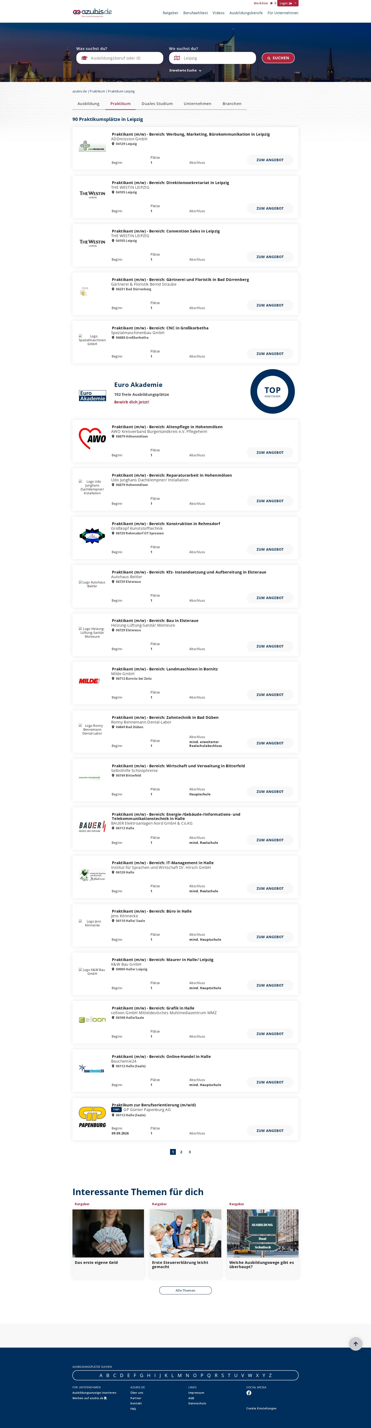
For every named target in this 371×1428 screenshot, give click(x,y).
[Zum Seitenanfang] (355, 1344)
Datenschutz (197, 1403)
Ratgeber (171, 12)
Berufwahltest (195, 12)
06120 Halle (124, 872)
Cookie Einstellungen (261, 1408)
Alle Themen (186, 1290)
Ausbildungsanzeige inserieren (94, 1392)
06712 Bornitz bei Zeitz (133, 678)
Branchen (232, 103)
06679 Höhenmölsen (131, 436)
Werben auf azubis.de (88, 1398)
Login (284, 3)
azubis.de (79, 91)
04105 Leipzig (126, 192)
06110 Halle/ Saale (130, 921)
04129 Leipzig (126, 144)
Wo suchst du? (183, 48)
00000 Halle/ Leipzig (131, 969)
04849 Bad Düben (129, 727)
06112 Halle (124, 828)
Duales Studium (157, 103)
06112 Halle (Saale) (130, 1066)
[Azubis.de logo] (92, 12)
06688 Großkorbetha (132, 337)
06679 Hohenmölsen (131, 485)
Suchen (280, 57)
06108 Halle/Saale (129, 1018)
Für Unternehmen (283, 12)
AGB (191, 1398)
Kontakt (136, 1403)
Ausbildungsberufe (246, 12)
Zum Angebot (270, 160)
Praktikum (97, 91)
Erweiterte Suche (183, 70)
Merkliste (265, 3)
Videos (219, 12)
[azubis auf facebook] (248, 1392)
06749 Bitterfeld (128, 775)
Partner (135, 1398)
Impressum (196, 1392)
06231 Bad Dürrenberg (133, 289)
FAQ (133, 1409)
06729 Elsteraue (128, 582)
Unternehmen (197, 103)
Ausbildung (88, 103)
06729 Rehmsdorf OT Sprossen (139, 533)
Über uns (136, 1392)
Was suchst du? (91, 48)
